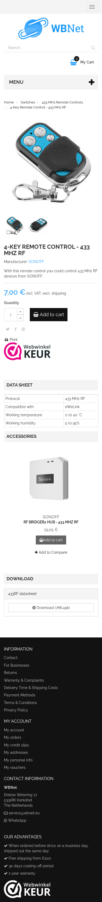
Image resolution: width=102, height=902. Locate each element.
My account (14, 730)
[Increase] (20, 311)
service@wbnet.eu (24, 813)
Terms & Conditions (20, 703)
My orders (12, 737)
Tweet (8, 329)
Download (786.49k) (53, 608)
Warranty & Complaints (24, 680)
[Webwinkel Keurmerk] (27, 351)
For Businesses (16, 665)
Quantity (11, 303)
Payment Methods (19, 695)
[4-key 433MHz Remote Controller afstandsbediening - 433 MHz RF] (15, 226)
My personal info (18, 760)
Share (16, 329)
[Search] (93, 47)
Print (13, 340)
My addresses (16, 752)
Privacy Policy (16, 710)
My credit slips (16, 745)
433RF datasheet (22, 594)
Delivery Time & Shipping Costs (31, 688)
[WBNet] (51, 28)
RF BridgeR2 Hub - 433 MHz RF (51, 522)
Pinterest (23, 329)
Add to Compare (52, 552)
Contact (11, 658)
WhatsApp (17, 820)
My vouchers (15, 767)
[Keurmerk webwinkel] (27, 887)
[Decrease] (20, 318)
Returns (10, 673)
